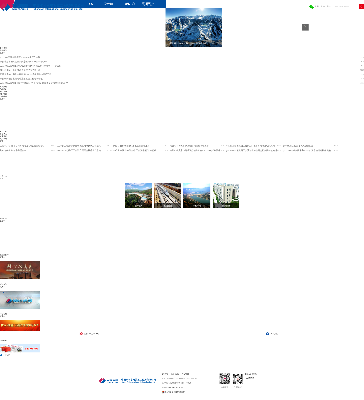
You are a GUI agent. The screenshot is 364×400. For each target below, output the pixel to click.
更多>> (2, 53)
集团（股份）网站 (323, 6)
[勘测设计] (224, 195)
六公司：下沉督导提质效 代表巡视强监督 (189, 146)
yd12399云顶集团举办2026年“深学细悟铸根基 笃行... (308, 150)
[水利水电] (194, 195)
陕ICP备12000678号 (175, 388)
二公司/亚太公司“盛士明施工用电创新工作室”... (79, 146)
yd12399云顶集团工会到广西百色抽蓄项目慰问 (79, 150)
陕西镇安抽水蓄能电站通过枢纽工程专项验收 (21, 79)
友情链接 (250, 378)
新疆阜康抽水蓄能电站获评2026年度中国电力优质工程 (25, 74)
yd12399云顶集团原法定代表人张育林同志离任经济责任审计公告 (30, 249)
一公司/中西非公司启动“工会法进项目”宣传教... (135, 150)
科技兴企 (89, 11)
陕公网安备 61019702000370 (175, 392)
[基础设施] (165, 195)
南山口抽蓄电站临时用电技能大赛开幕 (131, 146)
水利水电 (197, 206)
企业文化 (109, 11)
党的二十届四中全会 (92, 334)
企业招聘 (6, 355)
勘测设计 (226, 206)
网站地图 (185, 374)
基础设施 (168, 206)
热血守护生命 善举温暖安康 (13, 150)
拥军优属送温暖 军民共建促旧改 (298, 146)
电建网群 (160, 11)
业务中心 (150, 3)
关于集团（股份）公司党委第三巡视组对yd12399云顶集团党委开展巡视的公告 (37, 253)
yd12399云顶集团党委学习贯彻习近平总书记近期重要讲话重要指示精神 (34, 83)
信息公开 (130, 11)
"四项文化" (274, 334)
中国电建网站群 (251, 374)
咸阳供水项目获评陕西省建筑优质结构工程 (20, 70)
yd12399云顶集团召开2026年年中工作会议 (20, 57)
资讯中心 (130, 3)
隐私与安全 (175, 374)
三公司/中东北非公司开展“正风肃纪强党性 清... (22, 146)
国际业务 (139, 206)
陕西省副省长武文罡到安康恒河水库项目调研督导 (23, 61)
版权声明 (165, 374)
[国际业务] (136, 195)
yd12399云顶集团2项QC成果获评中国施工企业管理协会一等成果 (30, 66)
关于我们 (109, 3)
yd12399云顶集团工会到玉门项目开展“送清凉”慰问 (250, 146)
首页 (90, 3)
